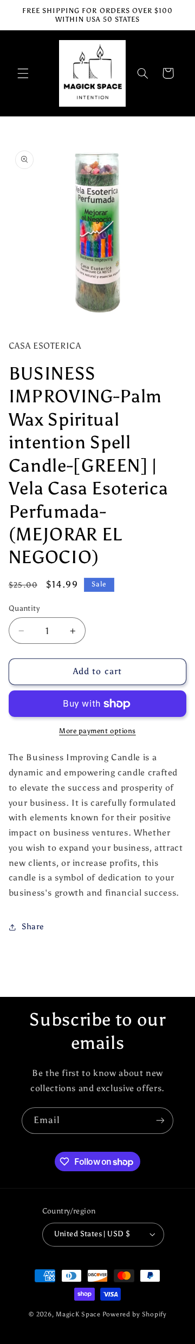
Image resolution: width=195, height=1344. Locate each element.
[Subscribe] (160, 1120)
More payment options (97, 731)
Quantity (24, 608)
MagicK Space (78, 1314)
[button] (22, 73)
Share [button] (33, 926)
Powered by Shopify (134, 1314)
